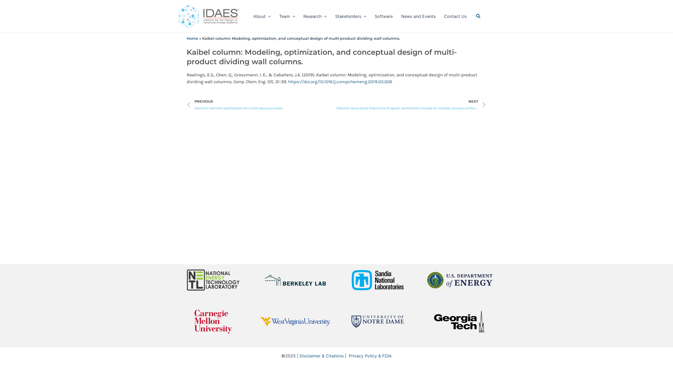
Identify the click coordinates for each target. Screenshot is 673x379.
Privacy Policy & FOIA (370, 355)
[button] (268, 16)
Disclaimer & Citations (322, 355)
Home (192, 38)
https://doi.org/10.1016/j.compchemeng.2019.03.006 (340, 81)
